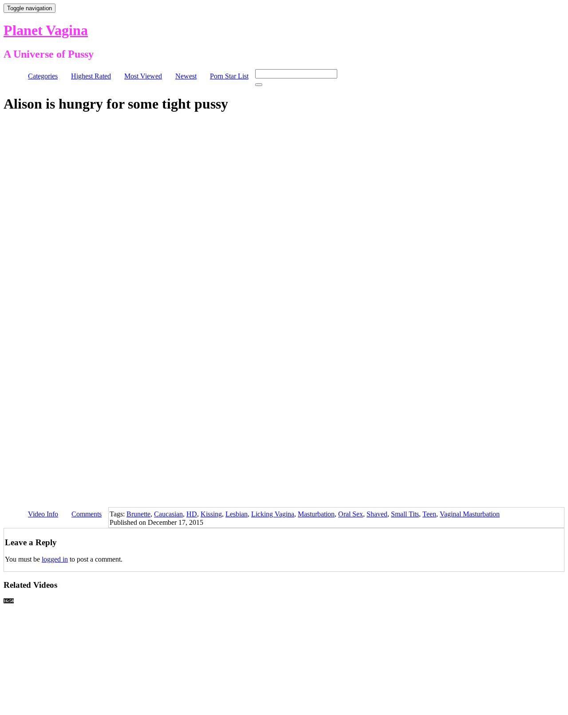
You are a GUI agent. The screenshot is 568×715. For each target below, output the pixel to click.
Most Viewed (143, 76)
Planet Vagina (46, 30)
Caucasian (168, 514)
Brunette (138, 514)
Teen (429, 514)
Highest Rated (91, 76)
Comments (86, 514)
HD (191, 514)
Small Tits (405, 514)
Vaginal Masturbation (470, 514)
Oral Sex (350, 514)
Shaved (377, 514)
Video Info (43, 514)
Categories (43, 76)
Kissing (211, 514)
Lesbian (236, 514)
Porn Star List (229, 76)
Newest (186, 76)
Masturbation (316, 514)
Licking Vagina (272, 514)
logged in (55, 559)
